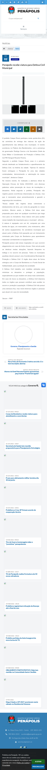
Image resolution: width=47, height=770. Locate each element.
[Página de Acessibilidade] (26, 2)
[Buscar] (38, 18)
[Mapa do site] (22, 2)
